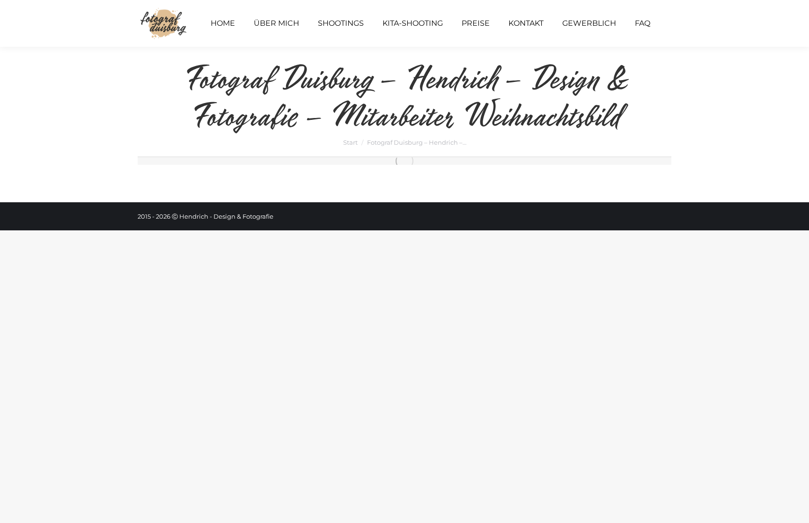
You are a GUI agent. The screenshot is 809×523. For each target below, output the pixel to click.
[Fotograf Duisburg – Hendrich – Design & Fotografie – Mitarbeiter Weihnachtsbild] (404, 161)
